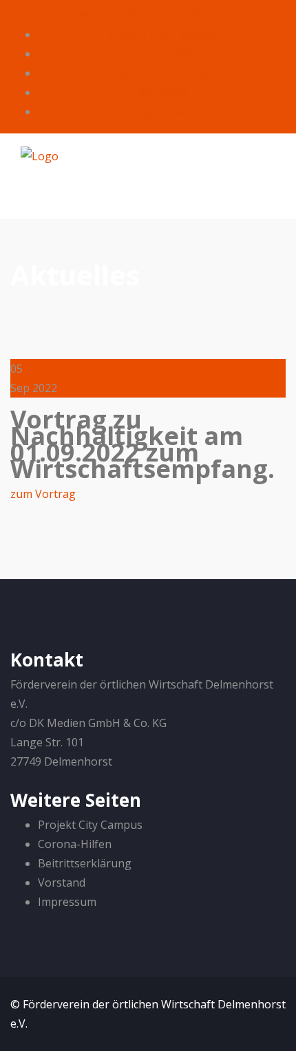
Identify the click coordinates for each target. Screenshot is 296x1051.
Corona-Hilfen (162, 53)
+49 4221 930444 (111, 15)
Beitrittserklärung (162, 72)
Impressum (162, 111)
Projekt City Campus (161, 34)
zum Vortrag (43, 493)
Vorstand (162, 92)
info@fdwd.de (203, 15)
